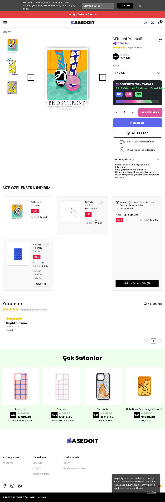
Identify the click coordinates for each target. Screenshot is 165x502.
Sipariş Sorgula (41, 473)
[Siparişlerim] (152, 23)
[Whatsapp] (20, 486)
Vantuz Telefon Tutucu (37, 248)
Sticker (7, 31)
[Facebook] (4, 486)
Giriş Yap (37, 462)
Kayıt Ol (37, 468)
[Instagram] (12, 486)
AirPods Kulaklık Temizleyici (91, 205)
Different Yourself (36, 204)
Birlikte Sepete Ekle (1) (137, 283)
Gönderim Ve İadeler (74, 468)
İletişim (66, 462)
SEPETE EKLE (150, 112)
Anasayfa (8, 462)
